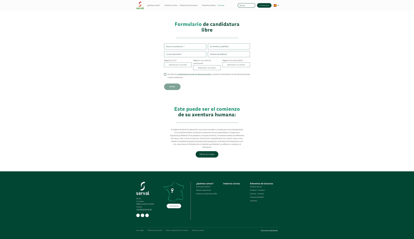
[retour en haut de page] (410, 233)
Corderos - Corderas (257, 190)
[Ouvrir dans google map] (174, 192)
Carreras (221, 5)
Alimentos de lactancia (189, 5)
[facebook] (138, 215)
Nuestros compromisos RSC (206, 194)
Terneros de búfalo (257, 197)
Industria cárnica (171, 5)
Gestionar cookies (198, 230)
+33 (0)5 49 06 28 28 (144, 209)
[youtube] (142, 215)
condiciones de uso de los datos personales (194, 74)
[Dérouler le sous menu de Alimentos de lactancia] (199, 5)
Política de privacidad (154, 230)
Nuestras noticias (209, 5)
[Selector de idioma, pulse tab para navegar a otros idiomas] (275, 5)
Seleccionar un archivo (178, 65)
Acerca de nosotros (203, 187)
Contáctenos (264, 5)
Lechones (253, 201)
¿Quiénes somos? (153, 5)
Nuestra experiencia (203, 190)
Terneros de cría (256, 187)
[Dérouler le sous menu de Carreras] (225, 5)
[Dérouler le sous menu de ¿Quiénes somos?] (161, 5)
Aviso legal (140, 230)
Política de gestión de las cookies (177, 230)
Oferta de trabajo (207, 154)
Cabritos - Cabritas (257, 194)
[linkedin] (147, 215)
